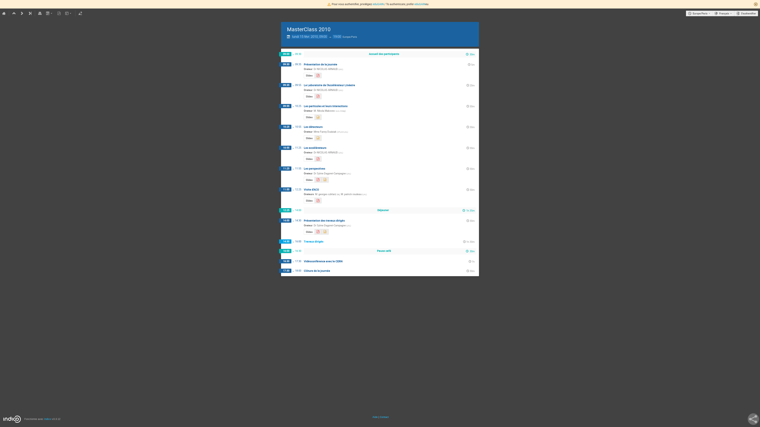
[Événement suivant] (22, 13)
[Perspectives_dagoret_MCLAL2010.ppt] (325, 180)
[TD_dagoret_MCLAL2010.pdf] (317, 232)
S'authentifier (748, 13)
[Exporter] (49, 13)
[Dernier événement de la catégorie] (30, 13)
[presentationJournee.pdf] (318, 75)
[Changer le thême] (68, 13)
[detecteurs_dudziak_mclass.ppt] (318, 138)
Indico (47, 419)
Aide (375, 417)
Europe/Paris (700, 13)
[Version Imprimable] (40, 13)
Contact (384, 417)
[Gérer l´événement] (80, 13)
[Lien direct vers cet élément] (340, 64)
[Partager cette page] (753, 419)
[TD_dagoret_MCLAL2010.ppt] (325, 232)
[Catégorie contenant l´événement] (14, 13)
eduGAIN (378, 4)
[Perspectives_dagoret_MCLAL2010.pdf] (317, 180)
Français (724, 13)
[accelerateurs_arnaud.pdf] (318, 159)
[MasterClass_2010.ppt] (318, 117)
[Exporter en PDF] (59, 13)
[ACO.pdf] (318, 200)
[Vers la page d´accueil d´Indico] (4, 13)
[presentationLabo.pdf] (318, 96)
